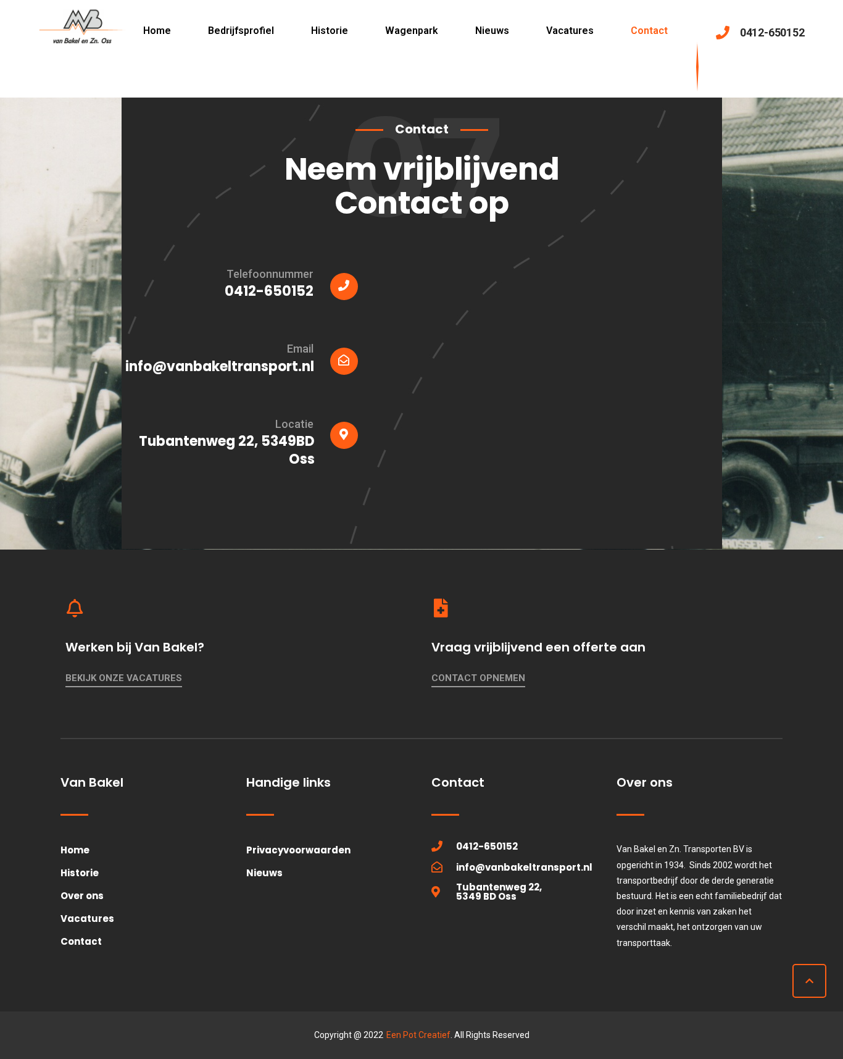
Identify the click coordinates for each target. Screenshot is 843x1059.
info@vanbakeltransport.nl (219, 366)
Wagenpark (411, 30)
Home (157, 30)
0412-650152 (269, 291)
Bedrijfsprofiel (241, 30)
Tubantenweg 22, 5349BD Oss (227, 450)
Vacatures (570, 30)
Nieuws (492, 30)
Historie (329, 30)
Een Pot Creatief (418, 1035)
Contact (649, 30)
